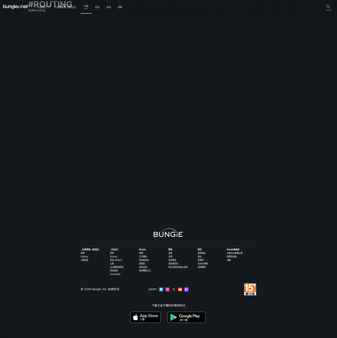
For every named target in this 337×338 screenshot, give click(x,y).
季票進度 (114, 270)
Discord (84, 256)
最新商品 (202, 253)
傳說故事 (36, 35)
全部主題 (36, 20)
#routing (213, 66)
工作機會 (143, 256)
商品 (200, 256)
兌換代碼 (143, 267)
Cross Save (115, 274)
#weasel (191, 66)
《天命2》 (42, 6)
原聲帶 (201, 260)
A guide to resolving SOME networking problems (132, 145)
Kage (103, 148)
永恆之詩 (36, 54)
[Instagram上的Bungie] (167, 289)
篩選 (118, 46)
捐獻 (229, 260)
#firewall (216, 145)
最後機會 (202, 267)
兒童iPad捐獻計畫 (235, 253)
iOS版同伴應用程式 (43, 70)
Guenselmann (108, 69)
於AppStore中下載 (148, 317)
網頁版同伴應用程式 (43, 66)
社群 (86, 5)
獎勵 (120, 6)
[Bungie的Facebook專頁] (161, 289)
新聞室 (142, 263)
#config (205, 105)
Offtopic (175, 105)
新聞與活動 (232, 256)
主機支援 (36, 81)
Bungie (142, 249)
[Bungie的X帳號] (174, 289)
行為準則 (35, 113)
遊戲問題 (36, 58)
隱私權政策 (173, 263)
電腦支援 (36, 77)
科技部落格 (144, 260)
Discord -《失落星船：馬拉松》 (51, 108)
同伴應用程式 (39, 89)
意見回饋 (36, 27)
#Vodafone (224, 66)
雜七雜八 (36, 101)
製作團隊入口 (145, 270)
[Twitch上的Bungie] (186, 289)
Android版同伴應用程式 (46, 74)
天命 (33, 97)
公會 (112, 263)
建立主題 (107, 46)
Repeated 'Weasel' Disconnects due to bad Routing (134, 65)
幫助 (97, 6)
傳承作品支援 (39, 85)
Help (170, 66)
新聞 (83, 253)
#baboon (188, 145)
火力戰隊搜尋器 (117, 267)
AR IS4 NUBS (108, 108)
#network (186, 105)
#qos (225, 145)
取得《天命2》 (116, 260)
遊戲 (33, 39)
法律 (170, 256)
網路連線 (36, 50)
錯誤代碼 (36, 47)
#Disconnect (202, 66)
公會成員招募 (39, 93)
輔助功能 (36, 62)
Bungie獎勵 (203, 263)
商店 (109, 6)
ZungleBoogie (109, 187)
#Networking (180, 66)
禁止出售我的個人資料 (178, 267)
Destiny (15, 7)
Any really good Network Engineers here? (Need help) (135, 105)
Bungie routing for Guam (116, 184)
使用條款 (172, 260)
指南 (170, 253)
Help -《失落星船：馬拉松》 (49, 104)
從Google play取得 (187, 317)
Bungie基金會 (233, 249)
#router (207, 145)
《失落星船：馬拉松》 (65, 6)
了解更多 (84, 260)
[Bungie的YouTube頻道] (180, 289)
